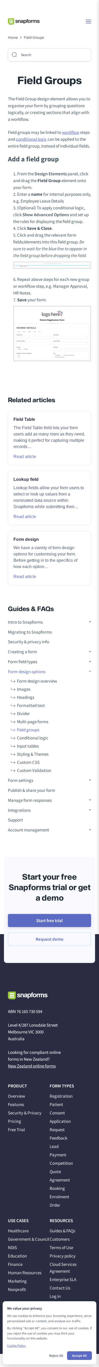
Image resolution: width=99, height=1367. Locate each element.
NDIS (12, 1247)
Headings (25, 697)
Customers (60, 1239)
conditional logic (31, 139)
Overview (16, 1096)
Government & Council (28, 1239)
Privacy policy (63, 1256)
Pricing (14, 1121)
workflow (70, 132)
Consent (57, 1113)
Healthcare (18, 1231)
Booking (57, 1188)
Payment (58, 1155)
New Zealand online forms (32, 1066)
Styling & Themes (33, 754)
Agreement (60, 1180)
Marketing (17, 1281)
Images (23, 689)
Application (60, 1121)
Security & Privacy (24, 1113)
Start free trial (49, 920)
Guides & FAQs (62, 1231)
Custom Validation (34, 770)
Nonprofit (17, 1289)
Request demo (49, 939)
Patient (56, 1104)
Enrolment (59, 1197)
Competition (61, 1163)
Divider (23, 713)
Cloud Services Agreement (63, 1267)
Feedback (58, 1138)
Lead (54, 1146)
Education (17, 1256)
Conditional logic (32, 738)
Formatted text (31, 705)
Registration (61, 1096)
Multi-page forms (32, 722)
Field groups (28, 730)
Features (16, 1104)
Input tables (28, 746)
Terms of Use (61, 1247)
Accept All (79, 1355)
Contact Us (60, 1288)
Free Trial (16, 1129)
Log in (55, 1296)
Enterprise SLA (63, 1279)
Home (13, 37)
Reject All (56, 1355)
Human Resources (24, 1273)
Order (55, 1205)
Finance (15, 1264)
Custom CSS (28, 762)
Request (57, 1129)
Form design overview (37, 681)
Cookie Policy (16, 1345)
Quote (55, 1171)
